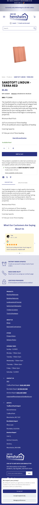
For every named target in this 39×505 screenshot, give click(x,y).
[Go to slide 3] (19, 253)
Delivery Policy (11, 340)
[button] (34, 16)
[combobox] (18, 28)
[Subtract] (4, 148)
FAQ (8, 381)
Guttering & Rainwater (14, 306)
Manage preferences (19, 500)
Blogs (8, 323)
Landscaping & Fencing (14, 302)
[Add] (13, 148)
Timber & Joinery (12, 310)
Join (29, 473)
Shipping (14, 94)
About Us (10, 320)
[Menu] (4, 16)
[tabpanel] (19, 203)
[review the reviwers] (8, 242)
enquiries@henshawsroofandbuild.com (19, 397)
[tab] (8, 183)
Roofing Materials (12, 295)
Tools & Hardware (12, 314)
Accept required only (19, 496)
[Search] (34, 28)
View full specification (20, 138)
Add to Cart (19, 154)
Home (3, 77)
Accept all (19, 491)
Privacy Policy (11, 336)
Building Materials (12, 298)
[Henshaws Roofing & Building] (19, 16)
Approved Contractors (14, 327)
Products (9, 77)
